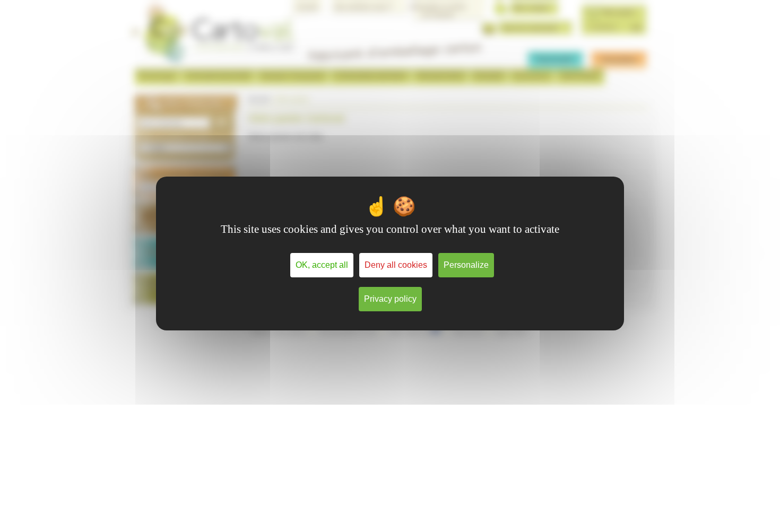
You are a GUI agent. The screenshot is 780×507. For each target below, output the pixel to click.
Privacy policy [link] (390, 298)
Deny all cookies (396, 264)
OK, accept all (322, 264)
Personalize (466, 264)
